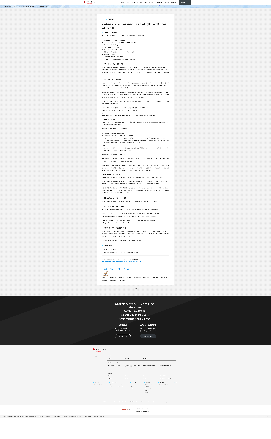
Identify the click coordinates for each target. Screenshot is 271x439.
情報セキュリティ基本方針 (146, 401)
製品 (122, 2)
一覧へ (135, 288)
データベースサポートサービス (116, 385)
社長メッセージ (148, 385)
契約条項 (115, 401)
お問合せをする (148, 336)
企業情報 (167, 2)
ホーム (4, 6)
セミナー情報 (133, 385)
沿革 (146, 391)
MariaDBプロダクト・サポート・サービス (117, 269)
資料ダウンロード (148, 2)
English (166, 401)
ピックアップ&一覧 (98, 385)
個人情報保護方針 (133, 401)
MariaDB (15, 6)
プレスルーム (158, 2)
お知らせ (133, 389)
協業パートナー (148, 393)
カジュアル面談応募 (163, 385)
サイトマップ (158, 401)
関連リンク (124, 401)
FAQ (177, 382)
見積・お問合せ (185, 2)
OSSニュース (9, 6)
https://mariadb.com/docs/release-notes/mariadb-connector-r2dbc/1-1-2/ (121, 261)
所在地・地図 (148, 389)
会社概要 (147, 386)
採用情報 (173, 2)
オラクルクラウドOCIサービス (116, 386)
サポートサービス (130, 2)
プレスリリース (134, 386)
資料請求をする (123, 336)
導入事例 (139, 2)
